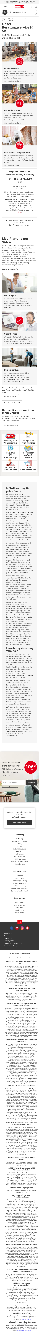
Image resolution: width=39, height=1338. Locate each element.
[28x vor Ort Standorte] (31, 6)
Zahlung (19, 844)
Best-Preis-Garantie (19, 883)
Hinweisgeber (9, 941)
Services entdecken (11, 425)
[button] (4, 7)
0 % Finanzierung (20, 859)
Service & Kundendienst (19, 862)
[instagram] (22, 927)
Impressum (8, 933)
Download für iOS (10, 397)
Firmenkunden (19, 864)
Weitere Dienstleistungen (19, 888)
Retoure (19, 846)
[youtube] (27, 927)
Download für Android (12, 403)
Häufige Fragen (19, 856)
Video (19, 212)
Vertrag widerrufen (19, 849)
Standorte (19, 876)
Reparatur (19, 851)
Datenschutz (8, 938)
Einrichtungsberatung (19, 881)
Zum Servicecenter (19, 823)
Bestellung (19, 839)
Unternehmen (19, 903)
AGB (5, 936)
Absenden (31, 783)
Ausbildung (19, 908)
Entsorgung (19, 854)
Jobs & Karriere (19, 905)
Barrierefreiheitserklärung (13, 943)
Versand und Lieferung (20, 841)
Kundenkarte (19, 910)
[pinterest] (17, 927)
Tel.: (19, 180)
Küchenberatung (19, 878)
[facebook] (11, 927)
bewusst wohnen (19, 913)
